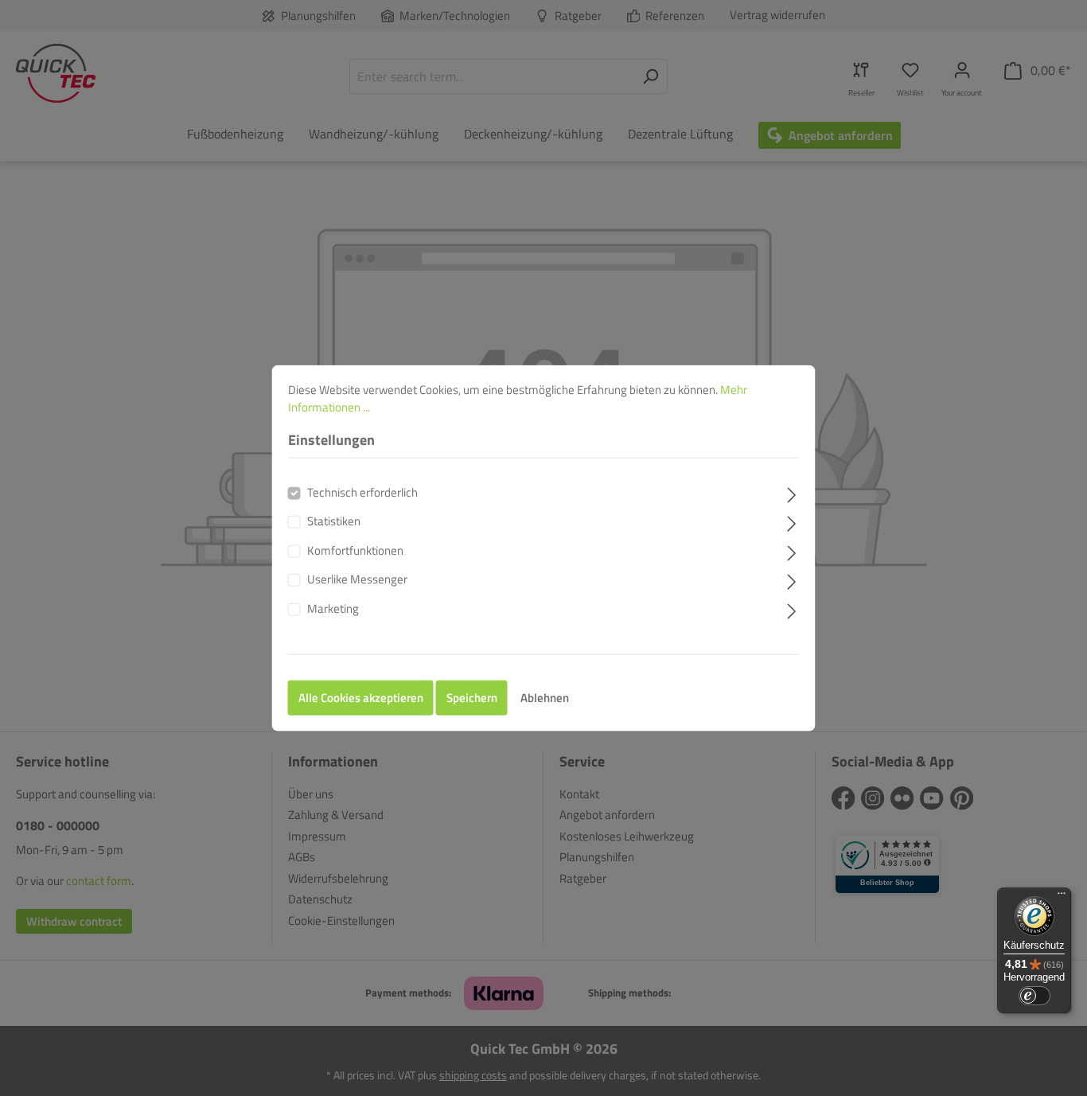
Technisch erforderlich (362, 492)
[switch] (1034, 995)
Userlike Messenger (357, 579)
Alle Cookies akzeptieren (360, 697)
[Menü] (1061, 897)
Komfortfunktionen (355, 550)
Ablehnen (544, 697)
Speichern (471, 697)
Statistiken (333, 521)
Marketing (333, 608)
